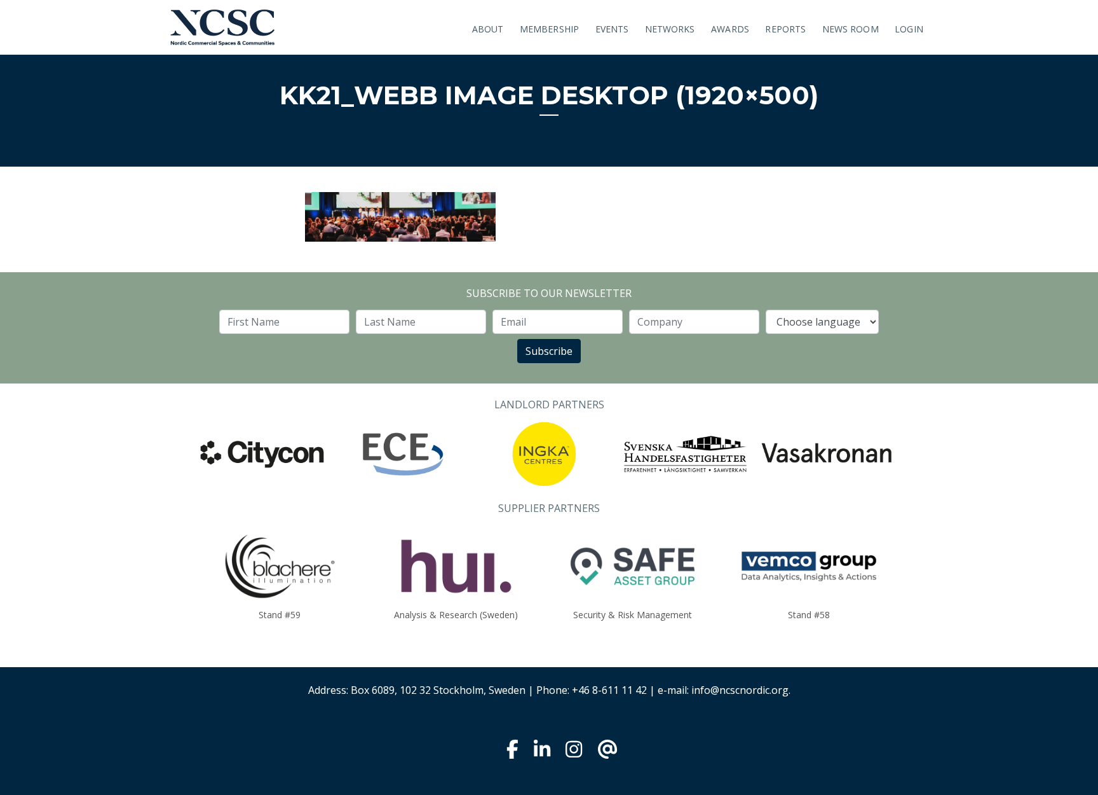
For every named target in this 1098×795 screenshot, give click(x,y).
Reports (785, 29)
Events (612, 29)
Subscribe (549, 351)
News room (850, 29)
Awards (730, 29)
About (488, 29)
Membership (549, 29)
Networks (670, 29)
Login (909, 29)
